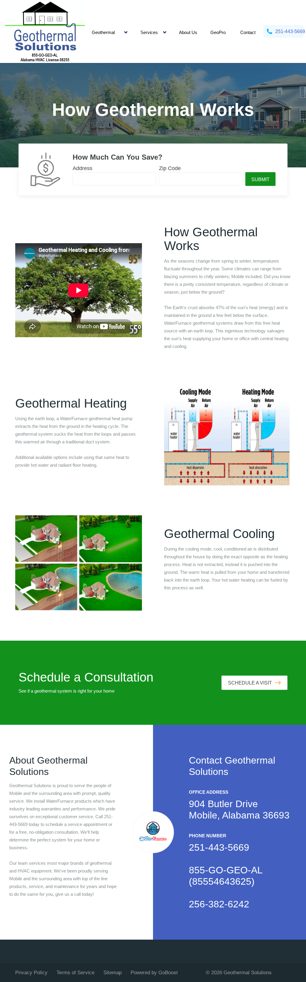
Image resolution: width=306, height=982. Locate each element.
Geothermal (103, 32)
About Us (188, 32)
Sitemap (112, 972)
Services (149, 32)
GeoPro (218, 32)
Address (82, 168)
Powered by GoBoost (154, 972)
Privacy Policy (31, 972)
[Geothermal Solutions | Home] (45, 31)
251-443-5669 (219, 847)
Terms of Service (75, 972)
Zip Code (170, 168)
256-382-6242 (219, 904)
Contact (247, 32)
